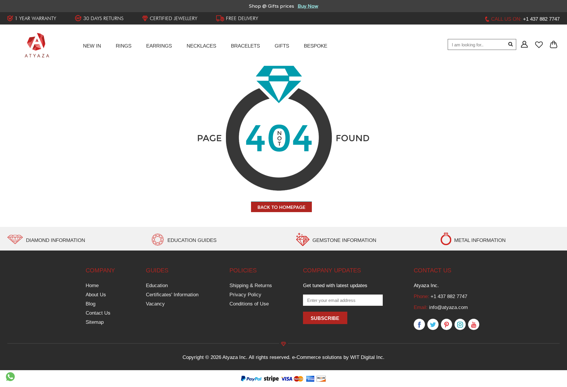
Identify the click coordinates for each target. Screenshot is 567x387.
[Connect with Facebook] (419, 325)
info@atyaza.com (448, 307)
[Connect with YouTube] (473, 325)
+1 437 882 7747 (449, 296)
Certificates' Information (172, 294)
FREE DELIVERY (242, 18)
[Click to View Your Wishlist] (539, 45)
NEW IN (92, 46)
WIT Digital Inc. (367, 357)
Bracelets (245, 46)
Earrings (159, 46)
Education (157, 285)
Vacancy (155, 304)
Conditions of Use (249, 304)
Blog (90, 304)
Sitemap (95, 322)
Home (92, 285)
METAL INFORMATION (480, 240)
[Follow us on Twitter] (433, 325)
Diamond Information (55, 240)
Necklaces (201, 46)
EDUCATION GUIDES (191, 240)
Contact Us (98, 313)
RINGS (123, 46)
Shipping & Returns (250, 285)
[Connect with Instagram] (460, 325)
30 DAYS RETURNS (103, 18)
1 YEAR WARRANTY (35, 18)
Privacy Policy (245, 294)
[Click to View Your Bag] (554, 45)
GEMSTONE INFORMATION (344, 240)
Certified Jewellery (173, 18)
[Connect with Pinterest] (446, 325)
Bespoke (315, 46)
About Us (96, 294)
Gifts (282, 46)
